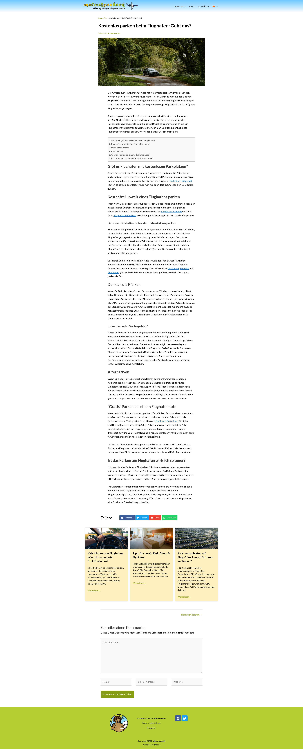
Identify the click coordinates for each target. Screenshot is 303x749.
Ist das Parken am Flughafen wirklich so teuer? (132, 158)
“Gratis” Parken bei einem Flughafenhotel (130, 154)
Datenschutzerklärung (151, 723)
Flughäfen (203, 6)
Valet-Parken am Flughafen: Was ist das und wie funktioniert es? (105, 557)
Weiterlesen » (94, 590)
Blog (191, 6)
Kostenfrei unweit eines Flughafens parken (131, 144)
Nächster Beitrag (191, 614)
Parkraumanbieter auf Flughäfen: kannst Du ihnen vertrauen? (195, 557)
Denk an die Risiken (120, 147)
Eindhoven (113, 272)
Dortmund (173, 268)
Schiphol (184, 268)
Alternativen (117, 151)
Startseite (180, 6)
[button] (127, 517)
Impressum (151, 728)
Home (100, 18)
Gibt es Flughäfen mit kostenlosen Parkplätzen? (133, 140)
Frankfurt (160, 421)
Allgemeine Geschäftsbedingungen (151, 718)
